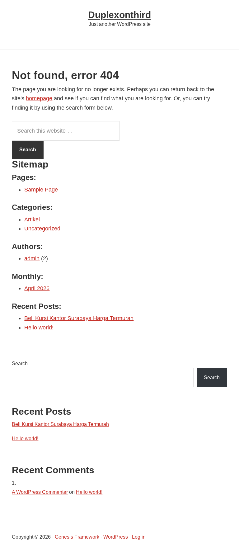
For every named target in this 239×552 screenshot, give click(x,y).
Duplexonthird (119, 15)
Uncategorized (42, 228)
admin (32, 258)
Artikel (32, 219)
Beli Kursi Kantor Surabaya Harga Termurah (79, 318)
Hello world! (39, 327)
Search (20, 363)
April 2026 (36, 288)
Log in (139, 537)
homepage (39, 98)
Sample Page (41, 189)
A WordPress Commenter (40, 492)
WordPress (115, 537)
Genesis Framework (77, 537)
